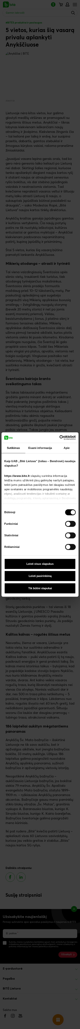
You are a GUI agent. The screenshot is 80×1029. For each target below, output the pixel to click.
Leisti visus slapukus (40, 563)
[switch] (70, 524)
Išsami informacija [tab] (40, 447)
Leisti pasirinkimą (40, 575)
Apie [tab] (67, 447)
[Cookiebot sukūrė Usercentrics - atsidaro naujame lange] (59, 437)
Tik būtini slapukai (40, 588)
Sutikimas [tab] (13, 447)
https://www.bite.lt (17, 475)
